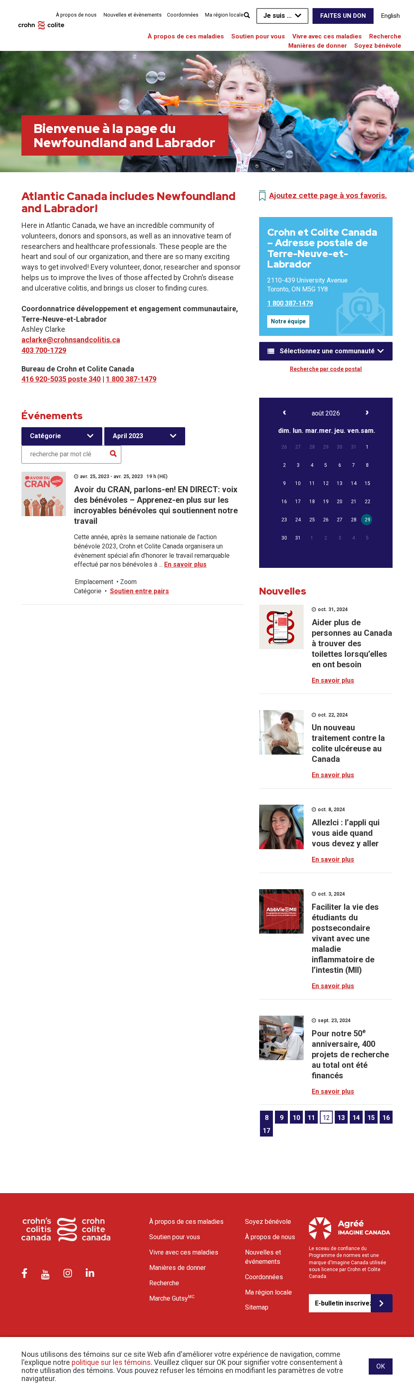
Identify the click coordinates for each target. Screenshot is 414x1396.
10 (296, 1118)
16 (386, 1118)
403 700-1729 (43, 350)
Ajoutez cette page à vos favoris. (328, 195)
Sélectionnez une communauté (327, 351)
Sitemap (256, 1307)
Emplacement (94, 582)
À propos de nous (76, 15)
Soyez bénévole (377, 45)
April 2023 (128, 436)
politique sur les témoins (111, 1362)
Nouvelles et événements (263, 1256)
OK (380, 1366)
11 (311, 1118)
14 (356, 1118)
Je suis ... (277, 15)
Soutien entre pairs (139, 591)
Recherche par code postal (326, 369)
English (390, 15)
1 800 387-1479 (131, 379)
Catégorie (45, 436)
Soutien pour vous (258, 36)
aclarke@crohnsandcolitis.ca (70, 339)
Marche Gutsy (171, 1298)
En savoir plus (185, 564)
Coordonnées (183, 15)
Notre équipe (288, 321)
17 (266, 1131)
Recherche (385, 36)
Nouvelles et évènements (133, 15)
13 (341, 1118)
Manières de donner (317, 45)
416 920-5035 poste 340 (61, 379)
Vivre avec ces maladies (327, 36)
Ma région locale (224, 15)
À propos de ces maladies (186, 36)
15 (371, 1118)
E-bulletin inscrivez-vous (343, 1303)
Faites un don (343, 15)
